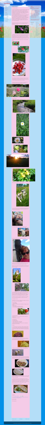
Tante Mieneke (7, 3)
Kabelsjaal (32, 24)
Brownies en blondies (37, 24)
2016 (6, 13)
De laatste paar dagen (7, 16)
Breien (5, 7)
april (6, 18)
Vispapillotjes (37, 35)
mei (6, 17)
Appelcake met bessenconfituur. (37, 23)
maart (7, 19)
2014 (6, 14)
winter (5, 10)
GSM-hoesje (32, 23)
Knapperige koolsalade (37, 29)
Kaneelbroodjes (37, 28)
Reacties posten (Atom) (17, 420)
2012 (6, 21)
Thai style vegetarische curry (38, 33)
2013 (6, 20)
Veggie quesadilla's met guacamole (38, 34)
